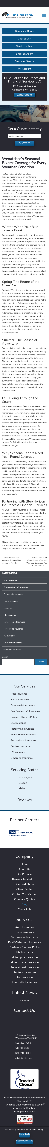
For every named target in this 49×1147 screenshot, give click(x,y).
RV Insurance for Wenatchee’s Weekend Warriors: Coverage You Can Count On (36, 561)
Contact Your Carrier (24, 894)
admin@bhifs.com (23, 1058)
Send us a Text (24, 46)
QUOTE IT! (24, 143)
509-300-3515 (22, 1048)
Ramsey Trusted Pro (24, 879)
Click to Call (24, 38)
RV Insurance (10, 635)
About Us (24, 869)
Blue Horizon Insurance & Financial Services (25, 509)
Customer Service (24, 61)
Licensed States (24, 884)
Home (24, 864)
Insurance (8, 608)
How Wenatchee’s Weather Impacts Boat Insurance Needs (12, 560)
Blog (24, 904)
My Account (24, 68)
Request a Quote (24, 31)
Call (24, 1141)
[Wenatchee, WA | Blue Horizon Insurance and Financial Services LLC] (17, 15)
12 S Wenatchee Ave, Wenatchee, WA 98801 (26, 1036)
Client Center (24, 889)
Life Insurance (10, 615)
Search (5, 657)
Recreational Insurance (23, 740)
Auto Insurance (10, 580)
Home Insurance (11, 601)
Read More (24, 1000)
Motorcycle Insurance (13, 629)
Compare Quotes (24, 899)
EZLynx (39, 1104)
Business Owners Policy (24, 717)
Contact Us (24, 909)
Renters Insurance (20, 746)
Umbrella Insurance (12, 649)
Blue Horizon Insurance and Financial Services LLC (24, 1099)
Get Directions (24, 94)
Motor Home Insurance (14, 622)
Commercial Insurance (14, 594)
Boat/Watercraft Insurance (16, 587)
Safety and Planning (13, 642)
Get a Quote (24, 1134)
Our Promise (24, 874)
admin (28, 174)
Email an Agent (24, 53)
